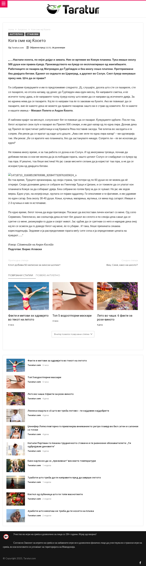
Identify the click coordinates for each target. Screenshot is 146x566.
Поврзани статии (20, 275)
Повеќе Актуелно (48, 275)
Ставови (32, 34)
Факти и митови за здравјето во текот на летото (28, 317)
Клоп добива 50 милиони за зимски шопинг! (34, 262)
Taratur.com (18, 47)
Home (11, 29)
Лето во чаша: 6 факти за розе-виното (114, 317)
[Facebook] (140, 563)
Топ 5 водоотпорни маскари (72, 315)
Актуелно (22, 29)
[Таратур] (73, 4)
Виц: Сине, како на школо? (122, 262)
